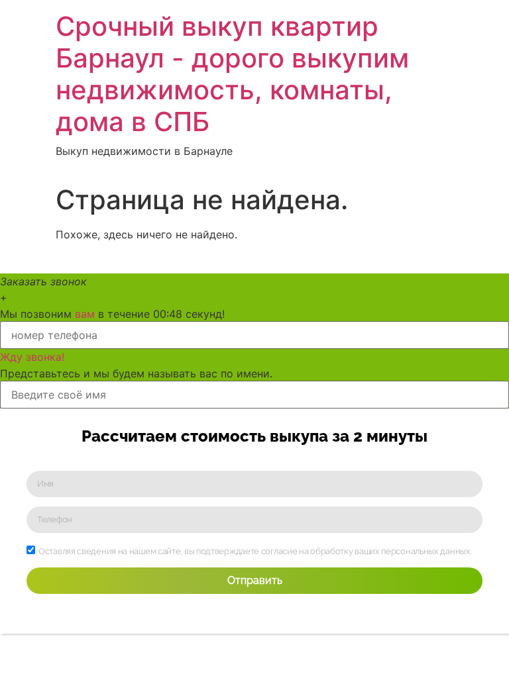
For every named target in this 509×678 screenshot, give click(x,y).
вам (85, 313)
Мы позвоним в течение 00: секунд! (112, 314)
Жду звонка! (32, 356)
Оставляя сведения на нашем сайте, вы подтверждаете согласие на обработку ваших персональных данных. (254, 551)
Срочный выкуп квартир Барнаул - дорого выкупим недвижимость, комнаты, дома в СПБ (232, 74)
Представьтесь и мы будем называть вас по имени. (136, 373)
